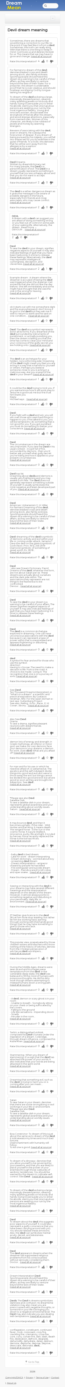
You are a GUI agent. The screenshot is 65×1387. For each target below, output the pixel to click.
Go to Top (33, 1361)
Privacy (29, 1377)
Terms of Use (42, 1377)
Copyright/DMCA (14, 1377)
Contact (55, 1377)
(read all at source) (41, 56)
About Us (11, 1383)
